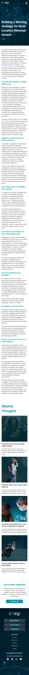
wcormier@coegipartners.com (14, 656)
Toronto (14, 648)
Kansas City (14, 640)
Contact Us (14, 601)
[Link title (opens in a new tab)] (8, 659)
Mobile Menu (26, 3)
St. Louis (14, 637)
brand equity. (5, 121)
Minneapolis (14, 645)
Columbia (14, 643)
